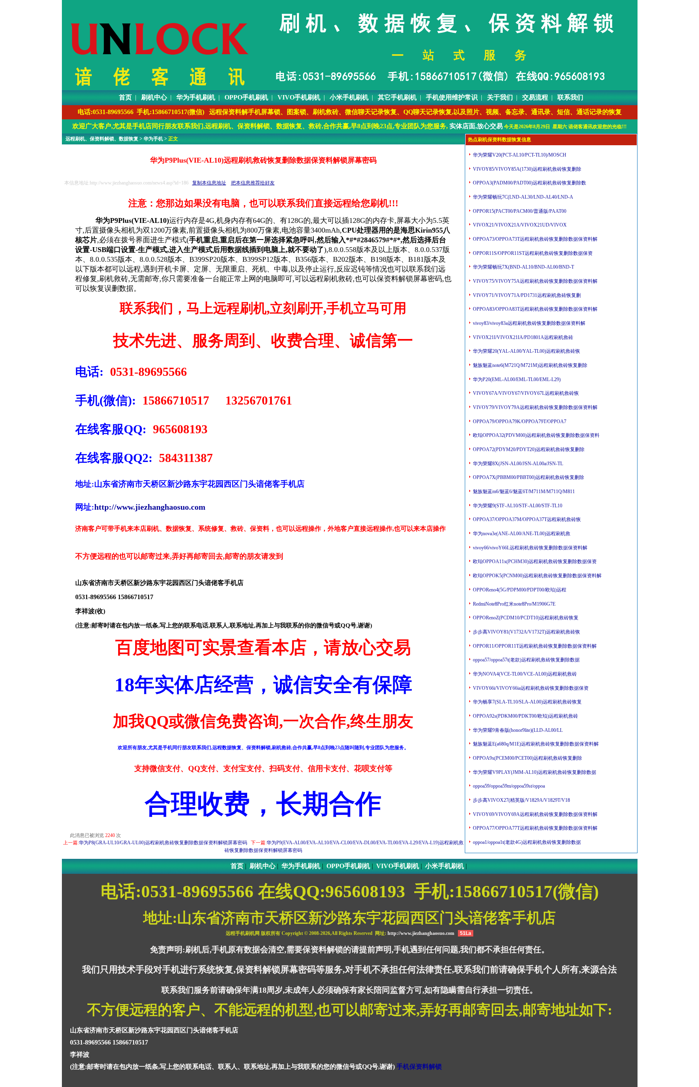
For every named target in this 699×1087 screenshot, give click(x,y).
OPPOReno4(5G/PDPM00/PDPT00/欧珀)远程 (519, 590)
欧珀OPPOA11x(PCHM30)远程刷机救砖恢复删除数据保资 (534, 561)
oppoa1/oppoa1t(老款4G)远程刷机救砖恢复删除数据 (526, 842)
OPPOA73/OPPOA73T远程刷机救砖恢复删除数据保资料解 (534, 239)
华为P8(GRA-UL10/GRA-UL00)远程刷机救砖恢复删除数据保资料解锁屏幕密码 (163, 842)
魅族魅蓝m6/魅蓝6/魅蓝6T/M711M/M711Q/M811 (523, 491)
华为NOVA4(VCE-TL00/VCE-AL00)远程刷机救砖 (524, 674)
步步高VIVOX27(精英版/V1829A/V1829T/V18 (521, 800)
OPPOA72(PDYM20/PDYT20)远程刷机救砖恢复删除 (528, 449)
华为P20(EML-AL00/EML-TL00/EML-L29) (516, 379)
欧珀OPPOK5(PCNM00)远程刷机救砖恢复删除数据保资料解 (537, 575)
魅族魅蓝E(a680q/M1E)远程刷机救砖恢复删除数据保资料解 (535, 744)
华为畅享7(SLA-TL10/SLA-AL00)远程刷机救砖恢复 (527, 702)
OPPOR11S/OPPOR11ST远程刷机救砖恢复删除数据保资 (532, 253)
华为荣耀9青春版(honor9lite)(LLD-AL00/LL (517, 730)
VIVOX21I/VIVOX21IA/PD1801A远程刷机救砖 (522, 337)
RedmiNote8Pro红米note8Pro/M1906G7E (513, 604)
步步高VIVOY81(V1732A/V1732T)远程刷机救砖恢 (526, 632)
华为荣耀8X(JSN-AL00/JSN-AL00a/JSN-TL (517, 463)
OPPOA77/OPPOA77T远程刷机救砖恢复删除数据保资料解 (534, 828)
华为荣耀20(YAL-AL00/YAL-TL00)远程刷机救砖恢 (526, 351)
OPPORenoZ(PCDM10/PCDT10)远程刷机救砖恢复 (525, 618)
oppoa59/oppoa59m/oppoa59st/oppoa (508, 786)
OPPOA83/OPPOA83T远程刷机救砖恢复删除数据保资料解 (534, 309)
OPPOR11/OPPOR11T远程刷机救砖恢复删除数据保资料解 (534, 646)
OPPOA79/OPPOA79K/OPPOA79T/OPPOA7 (519, 421)
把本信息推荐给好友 (253, 183)
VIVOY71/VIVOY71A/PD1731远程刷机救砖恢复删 (526, 295)
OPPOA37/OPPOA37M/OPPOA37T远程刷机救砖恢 (526, 519)
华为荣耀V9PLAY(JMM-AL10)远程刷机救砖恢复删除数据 (534, 772)
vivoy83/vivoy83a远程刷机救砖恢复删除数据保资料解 (528, 323)
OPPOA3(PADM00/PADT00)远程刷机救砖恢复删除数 (529, 183)
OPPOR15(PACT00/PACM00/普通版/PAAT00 (519, 211)
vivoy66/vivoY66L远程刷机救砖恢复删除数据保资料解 (529, 548)
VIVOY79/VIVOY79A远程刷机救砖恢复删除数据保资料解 (534, 407)
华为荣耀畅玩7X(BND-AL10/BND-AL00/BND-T (523, 267)
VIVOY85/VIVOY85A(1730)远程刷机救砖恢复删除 (526, 169)
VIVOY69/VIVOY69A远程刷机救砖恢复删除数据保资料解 (534, 814)
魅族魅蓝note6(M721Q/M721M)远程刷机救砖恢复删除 (529, 365)
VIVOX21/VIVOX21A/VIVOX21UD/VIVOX (519, 225)
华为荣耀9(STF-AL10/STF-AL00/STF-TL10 (517, 506)
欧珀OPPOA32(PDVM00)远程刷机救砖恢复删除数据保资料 (535, 435)
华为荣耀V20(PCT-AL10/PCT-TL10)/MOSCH (519, 155)
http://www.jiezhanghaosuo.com (149, 506)
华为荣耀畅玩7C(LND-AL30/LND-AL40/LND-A (522, 197)
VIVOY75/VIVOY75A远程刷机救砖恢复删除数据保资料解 (534, 281)
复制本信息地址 (209, 183)
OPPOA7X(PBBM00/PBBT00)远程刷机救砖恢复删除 (528, 477)
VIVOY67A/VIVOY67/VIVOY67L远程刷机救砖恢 (525, 393)
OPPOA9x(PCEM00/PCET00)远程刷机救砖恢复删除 (527, 758)
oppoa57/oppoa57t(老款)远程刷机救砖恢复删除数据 (526, 660)
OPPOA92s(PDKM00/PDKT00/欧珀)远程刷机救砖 (525, 716)
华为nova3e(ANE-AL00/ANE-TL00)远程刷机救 (521, 533)
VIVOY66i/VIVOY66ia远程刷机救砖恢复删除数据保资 (530, 688)
